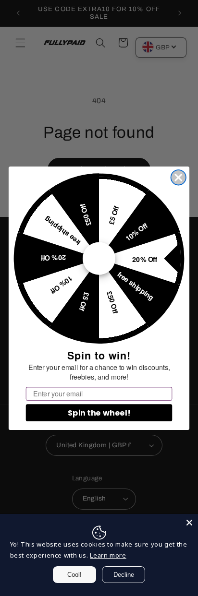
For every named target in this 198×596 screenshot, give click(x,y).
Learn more (108, 555)
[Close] (189, 522)
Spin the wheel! (99, 412)
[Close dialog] (178, 177)
